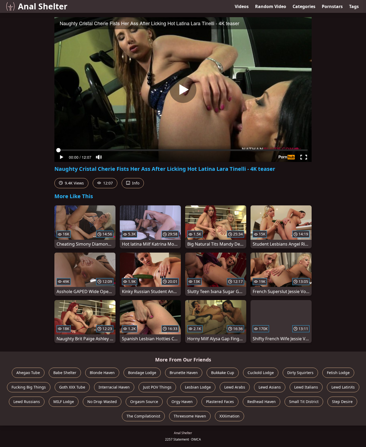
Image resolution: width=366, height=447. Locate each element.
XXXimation (229, 416)
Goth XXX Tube (72, 387)
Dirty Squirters (300, 372)
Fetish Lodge (338, 372)
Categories (304, 6)
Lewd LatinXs (343, 387)
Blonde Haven (102, 372)
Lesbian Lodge (198, 387)
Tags (354, 6)
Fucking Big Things (29, 387)
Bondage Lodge (142, 372)
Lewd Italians (306, 387)
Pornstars (332, 6)
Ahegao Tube (28, 372)
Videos (242, 6)
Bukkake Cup (222, 372)
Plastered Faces (220, 401)
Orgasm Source (144, 401)
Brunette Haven (184, 372)
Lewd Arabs (234, 387)
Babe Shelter (64, 372)
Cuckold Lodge (261, 372)
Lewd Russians (26, 401)
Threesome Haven (190, 416)
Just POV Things (157, 387)
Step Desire (342, 401)
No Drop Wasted (102, 401)
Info (135, 183)
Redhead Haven (261, 401)
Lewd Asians (270, 387)
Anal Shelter (43, 6)
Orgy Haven (182, 401)
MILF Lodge (63, 401)
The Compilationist (143, 416)
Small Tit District (304, 401)
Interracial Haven (114, 387)
